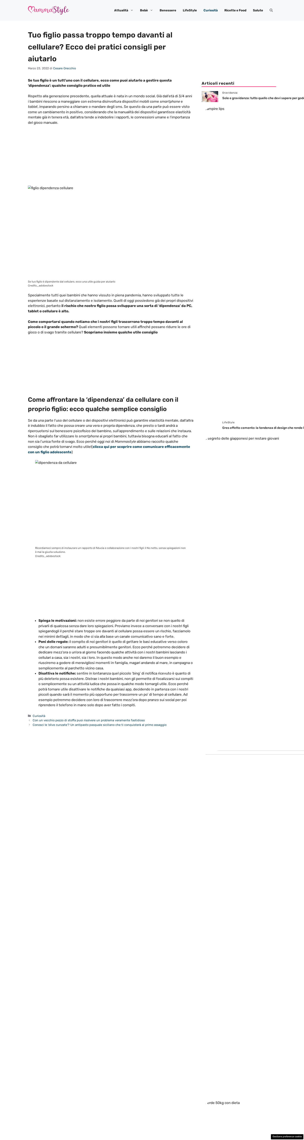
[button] (271, 10)
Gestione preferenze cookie (287, 1136)
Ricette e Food (235, 10)
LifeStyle (190, 10)
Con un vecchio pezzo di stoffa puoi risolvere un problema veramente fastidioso (89, 720)
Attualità (121, 10)
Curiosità (210, 10)
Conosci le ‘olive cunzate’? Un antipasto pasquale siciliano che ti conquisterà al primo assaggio (99, 725)
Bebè (144, 10)
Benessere (168, 10)
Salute (258, 10)
